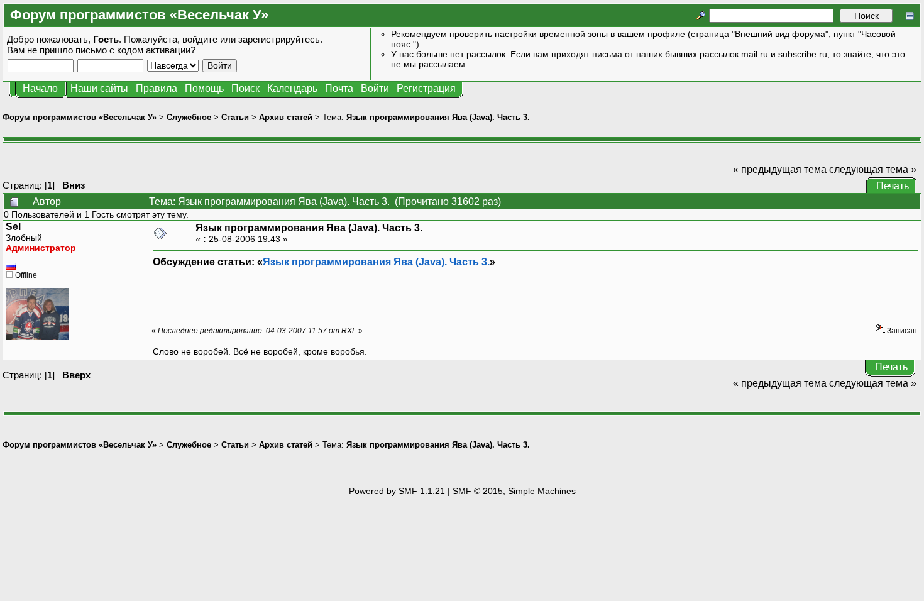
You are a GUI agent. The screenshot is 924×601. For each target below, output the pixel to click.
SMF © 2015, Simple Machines (514, 491)
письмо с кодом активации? (135, 50)
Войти (375, 88)
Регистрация (426, 88)
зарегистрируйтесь (279, 39)
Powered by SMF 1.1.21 (397, 491)
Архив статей (285, 117)
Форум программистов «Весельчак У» (80, 117)
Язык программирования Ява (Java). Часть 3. (438, 117)
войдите (199, 39)
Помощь (204, 88)
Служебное (189, 117)
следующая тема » (872, 169)
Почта (339, 88)
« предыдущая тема (780, 169)
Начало (40, 88)
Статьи (235, 117)
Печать (892, 185)
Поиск (245, 88)
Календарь (292, 88)
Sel (13, 226)
